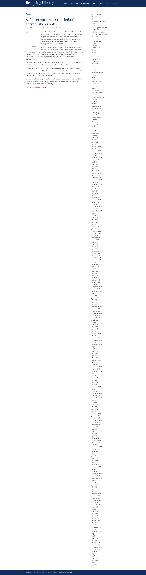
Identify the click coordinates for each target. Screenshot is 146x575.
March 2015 (95, 438)
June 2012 (95, 511)
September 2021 (97, 264)
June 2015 (95, 431)
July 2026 (94, 135)
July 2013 (94, 482)
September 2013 (97, 478)
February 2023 (96, 226)
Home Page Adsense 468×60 (100, 28)
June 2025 (95, 164)
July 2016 (94, 402)
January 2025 (96, 175)
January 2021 (96, 282)
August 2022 (95, 240)
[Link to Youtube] (114, 3)
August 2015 (95, 427)
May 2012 (95, 514)
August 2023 (95, 213)
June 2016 (95, 405)
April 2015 (95, 436)
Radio (93, 110)
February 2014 (96, 467)
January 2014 (96, 469)
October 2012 (96, 502)
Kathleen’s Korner (97, 39)
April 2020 (95, 302)
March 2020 (95, 304)
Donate (94, 23)
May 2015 (95, 433)
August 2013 (95, 480)
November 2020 (97, 287)
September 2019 (97, 318)
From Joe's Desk (97, 81)
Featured (45, 28)
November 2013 (97, 474)
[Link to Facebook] (119, 3)
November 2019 (97, 313)
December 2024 (96, 178)
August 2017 (95, 373)
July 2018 (94, 349)
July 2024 (94, 189)
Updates (94, 119)
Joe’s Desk (95, 37)
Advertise (94, 17)
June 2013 (95, 485)
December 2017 (96, 364)
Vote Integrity (96, 124)
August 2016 (95, 400)
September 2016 (97, 398)
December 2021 (96, 258)
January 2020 (96, 309)
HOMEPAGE (95, 30)
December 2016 (96, 391)
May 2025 (95, 166)
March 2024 (95, 198)
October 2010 (96, 549)
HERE (44, 87)
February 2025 (96, 173)
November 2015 (97, 420)
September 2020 (97, 291)
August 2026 (95, 133)
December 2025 (96, 151)
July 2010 (94, 556)
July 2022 (94, 242)
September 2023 (97, 211)
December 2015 (96, 418)
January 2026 (96, 149)
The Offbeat (95, 115)
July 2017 (94, 376)
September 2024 (97, 184)
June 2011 (95, 538)
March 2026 (95, 144)
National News (96, 41)
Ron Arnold (57, 28)
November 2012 (97, 500)
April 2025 (95, 169)
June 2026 (95, 137)
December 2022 (96, 231)
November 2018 (97, 340)
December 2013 (96, 471)
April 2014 (95, 462)
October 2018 (96, 342)
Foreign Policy (96, 79)
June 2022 (95, 244)
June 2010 (95, 558)
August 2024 (95, 186)
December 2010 (96, 545)
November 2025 (97, 153)
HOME (94, 25)
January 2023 (96, 229)
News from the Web (98, 97)
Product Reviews (97, 108)
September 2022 (97, 238)
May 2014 (95, 460)
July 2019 (94, 322)
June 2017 (95, 378)
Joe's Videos (95, 90)
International (96, 86)
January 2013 (96, 496)
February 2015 (96, 440)
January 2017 (96, 389)
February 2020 (96, 307)
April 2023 (95, 222)
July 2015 (94, 429)
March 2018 (95, 358)
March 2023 (95, 224)
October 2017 (96, 369)
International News (98, 32)
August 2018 (95, 347)
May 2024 (95, 193)
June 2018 (95, 351)
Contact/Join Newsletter (99, 21)
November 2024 (97, 180)
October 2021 (96, 262)
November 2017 (97, 367)
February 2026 (96, 146)
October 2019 (96, 315)
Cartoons (94, 66)
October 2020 (96, 289)
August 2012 (95, 507)
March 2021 (95, 278)
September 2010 (97, 551)
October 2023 (96, 209)
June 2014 (95, 458)
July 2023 (94, 215)
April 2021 (95, 275)
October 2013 (96, 476)
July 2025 (94, 162)
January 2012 (96, 523)
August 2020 (95, 293)
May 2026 (95, 140)
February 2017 (96, 387)
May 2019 (95, 327)
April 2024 (95, 195)
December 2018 (96, 338)
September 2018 (97, 344)
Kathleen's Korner (97, 93)
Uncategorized (96, 117)
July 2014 (94, 456)
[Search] (107, 3)
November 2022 (97, 233)
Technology (95, 113)
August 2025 (95, 160)
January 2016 (96, 416)
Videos (94, 50)
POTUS (94, 104)
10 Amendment (96, 59)
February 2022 (96, 253)
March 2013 (95, 491)
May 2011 (95, 540)
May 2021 (95, 273)
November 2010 (97, 547)
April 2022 (95, 249)
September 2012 (97, 505)
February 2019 (96, 333)
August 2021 (95, 267)
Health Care (95, 84)
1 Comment (38, 28)
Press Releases (96, 106)
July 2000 (94, 565)
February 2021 (96, 280)
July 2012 (94, 509)
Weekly (94, 126)
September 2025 (97, 157)
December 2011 (96, 525)
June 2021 (95, 271)
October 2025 (96, 155)
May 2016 (95, 407)
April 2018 (95, 356)
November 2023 (97, 206)
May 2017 (95, 380)
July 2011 (94, 536)
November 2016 (97, 393)
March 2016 (95, 411)
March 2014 (95, 465)
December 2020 (96, 284)
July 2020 (94, 296)
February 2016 (96, 413)
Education (95, 70)
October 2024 (96, 182)
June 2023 (95, 218)
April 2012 (95, 516)
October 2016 (96, 396)
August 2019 (95, 320)
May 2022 (95, 247)
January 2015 (96, 442)
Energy (94, 75)
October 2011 (96, 529)
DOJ (93, 68)
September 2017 (97, 371)
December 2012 (96, 498)
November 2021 (97, 260)
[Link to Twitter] (116, 3)
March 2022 (95, 251)
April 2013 (95, 489)
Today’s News (96, 48)
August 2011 (95, 534)
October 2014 (96, 449)
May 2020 (95, 300)
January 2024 (96, 202)
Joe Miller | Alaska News (99, 34)
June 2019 (95, 324)
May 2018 (95, 353)
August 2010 (95, 554)
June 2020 (95, 298)
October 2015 (96, 422)
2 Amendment (96, 61)
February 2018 (96, 360)
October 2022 (96, 235)
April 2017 (95, 382)
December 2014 (96, 445)
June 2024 (95, 191)
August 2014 (95, 453)
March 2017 (95, 385)
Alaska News (96, 19)
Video (93, 121)
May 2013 (95, 487)
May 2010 (95, 560)
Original (94, 101)
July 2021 (94, 269)
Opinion (94, 45)
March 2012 (95, 518)
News (49, 28)
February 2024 (96, 200)
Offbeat (94, 43)
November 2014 (97, 447)
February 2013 (96, 494)
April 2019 (95, 329)
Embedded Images (97, 72)
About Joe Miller (97, 14)
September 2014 (97, 451)
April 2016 (95, 409)
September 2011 (97, 531)
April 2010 (95, 563)
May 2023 (95, 220)
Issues (94, 88)
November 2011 (97, 527)
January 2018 (96, 362)
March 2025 (95, 171)
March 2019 (95, 331)
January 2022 (96, 255)
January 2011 (96, 543)
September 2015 (97, 425)
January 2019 (96, 336)
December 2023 (96, 204)
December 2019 (96, 311)
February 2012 (96, 520)
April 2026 (95, 142)
